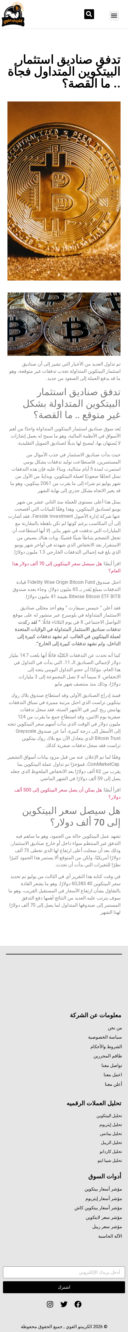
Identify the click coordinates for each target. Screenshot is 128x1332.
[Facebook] (78, 1304)
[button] (114, 16)
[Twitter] (64, 1304)
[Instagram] (50, 1304)
